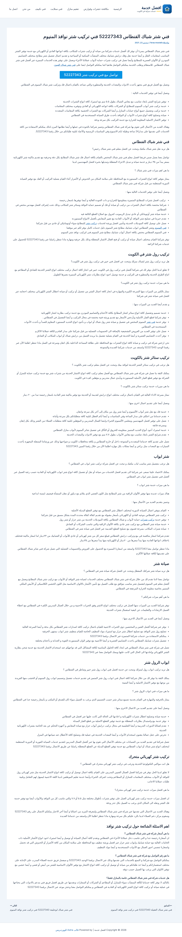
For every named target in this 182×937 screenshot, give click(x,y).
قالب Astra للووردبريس (67, 929)
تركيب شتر (91, 223)
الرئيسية (117, 9)
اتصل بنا (13, 9)
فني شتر (151, 322)
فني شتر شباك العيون (65, 64)
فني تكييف (40, 9)
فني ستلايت (56, 9)
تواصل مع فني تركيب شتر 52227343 (91, 75)
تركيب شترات (147, 519)
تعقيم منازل (73, 9)
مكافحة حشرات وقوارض (96, 9)
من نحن (26, 9)
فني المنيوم (160, 227)
